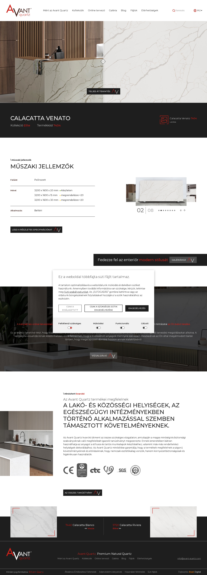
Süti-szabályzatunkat (76, 292)
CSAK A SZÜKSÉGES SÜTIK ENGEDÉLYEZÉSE (103, 308)
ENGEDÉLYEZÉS (136, 308)
